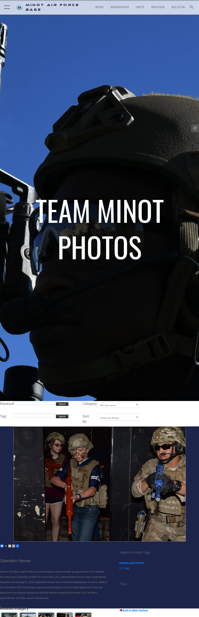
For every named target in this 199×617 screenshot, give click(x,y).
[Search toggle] (192, 7)
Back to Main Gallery (135, 610)
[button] (6, 7)
